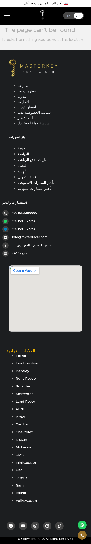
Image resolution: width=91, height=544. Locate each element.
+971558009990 (24, 213)
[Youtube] (23, 526)
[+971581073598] (5, 221)
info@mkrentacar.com (29, 237)
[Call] (82, 535)
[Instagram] (35, 526)
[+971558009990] (5, 213)
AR (78, 15)
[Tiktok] (59, 526)
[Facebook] (11, 526)
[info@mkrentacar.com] (5, 237)
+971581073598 (24, 221)
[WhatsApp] (82, 525)
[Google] (47, 526)
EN (69, 15)
